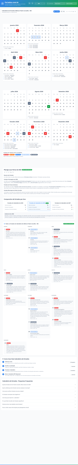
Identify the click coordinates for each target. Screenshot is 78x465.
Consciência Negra (32, 147)
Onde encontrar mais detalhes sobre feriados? (12, 404)
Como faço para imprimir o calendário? (10, 397)
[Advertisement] (39, 19)
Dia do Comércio (7, 147)
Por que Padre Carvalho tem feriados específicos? (13, 401)
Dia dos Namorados (57, 76)
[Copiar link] (75, 11)
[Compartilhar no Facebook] (69, 11)
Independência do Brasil (58, 114)
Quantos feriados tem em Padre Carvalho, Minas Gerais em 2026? (16, 384)
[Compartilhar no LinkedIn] (73, 11)
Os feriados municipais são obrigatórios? (11, 394)
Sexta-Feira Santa (7, 76)
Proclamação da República (33, 145)
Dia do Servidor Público (8, 148)
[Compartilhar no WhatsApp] (67, 11)
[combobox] (40, 3)
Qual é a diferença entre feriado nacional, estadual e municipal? (16, 388)
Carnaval (30, 45)
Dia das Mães (31, 79)
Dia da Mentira (7, 75)
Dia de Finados (31, 144)
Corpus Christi (56, 75)
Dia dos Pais (31, 117)
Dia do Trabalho (31, 78)
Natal (55, 144)
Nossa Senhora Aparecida (9, 144)
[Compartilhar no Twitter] (71, 11)
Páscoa (6, 77)
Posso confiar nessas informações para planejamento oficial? (15, 407)
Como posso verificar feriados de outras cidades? (13, 391)
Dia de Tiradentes (7, 79)
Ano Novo (6, 48)
